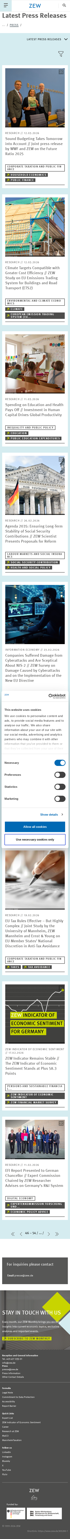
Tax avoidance (39, 967)
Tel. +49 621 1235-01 (12, 1359)
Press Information (11, 1373)
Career (5, 1427)
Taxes (15, 967)
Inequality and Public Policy (30, 427)
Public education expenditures (35, 438)
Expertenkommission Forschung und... (36, 1205)
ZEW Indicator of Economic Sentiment (32, 1096)
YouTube (6, 1470)
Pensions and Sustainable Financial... (34, 1087)
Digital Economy (20, 1198)
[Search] (64, 5)
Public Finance (22, 180)
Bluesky (6, 1461)
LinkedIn (6, 1452)
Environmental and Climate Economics (34, 302)
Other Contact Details (13, 1377)
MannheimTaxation (12, 1440)
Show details (49, 814)
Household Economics (28, 175)
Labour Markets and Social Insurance (34, 555)
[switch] (60, 775)
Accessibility (8, 1402)
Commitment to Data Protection (18, 1397)
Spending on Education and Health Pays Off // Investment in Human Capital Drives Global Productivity (34, 410)
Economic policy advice (29, 1212)
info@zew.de (8, 1363)
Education (19, 433)
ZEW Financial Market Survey (33, 1102)
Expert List (7, 1418)
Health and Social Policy (31, 567)
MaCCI (5, 1436)
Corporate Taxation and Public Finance (34, 168)
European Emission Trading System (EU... (32, 315)
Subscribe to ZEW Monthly (29, 1338)
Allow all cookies (35, 826)
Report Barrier (9, 1406)
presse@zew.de (20, 1275)
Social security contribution (34, 562)
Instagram (7, 1457)
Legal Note (7, 1393)
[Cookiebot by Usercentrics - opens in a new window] (49, 696)
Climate (17, 309)
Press (14, 25)
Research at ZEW (10, 1431)
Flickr (4, 1474)
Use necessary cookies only (35, 839)
